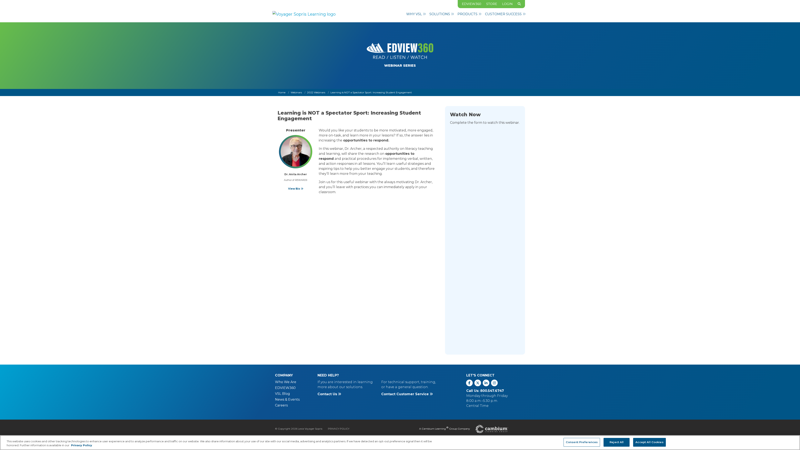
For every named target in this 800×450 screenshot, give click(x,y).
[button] (416, 14)
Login (507, 4)
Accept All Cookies (649, 442)
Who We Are (285, 382)
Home (281, 92)
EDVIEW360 (471, 4)
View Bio (294, 188)
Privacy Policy (338, 428)
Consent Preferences (582, 442)
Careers (281, 405)
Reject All (617, 442)
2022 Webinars (316, 92)
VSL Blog (282, 394)
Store (491, 4)
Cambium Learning (434, 428)
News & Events (287, 399)
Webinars (296, 92)
